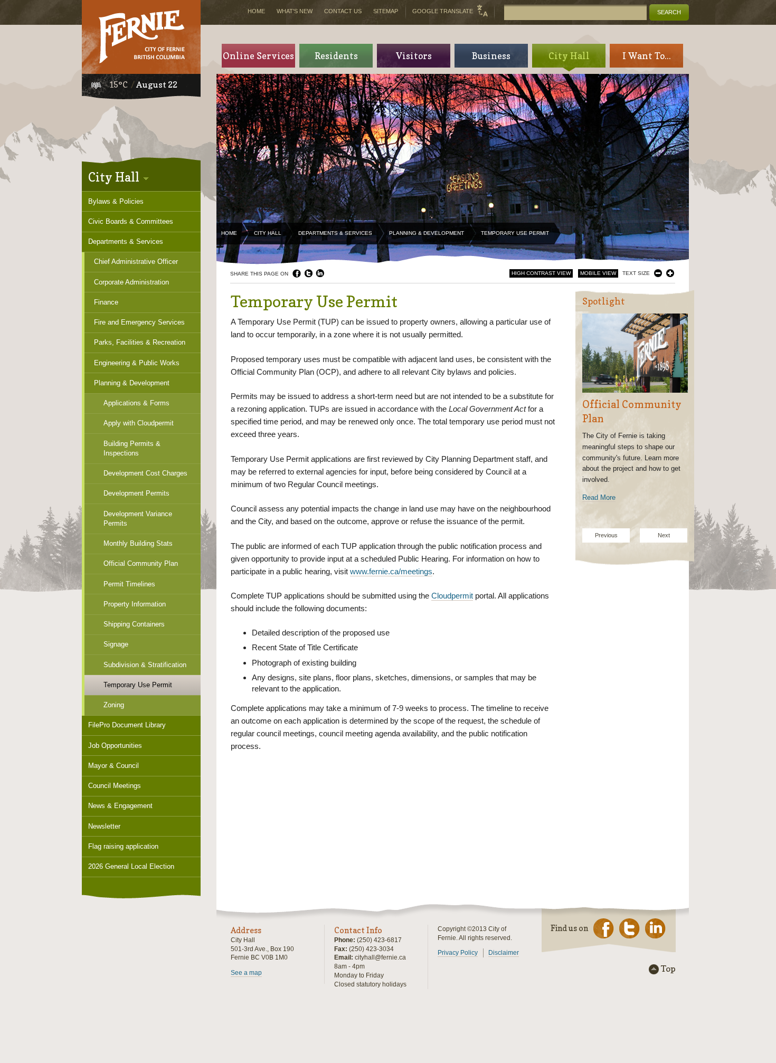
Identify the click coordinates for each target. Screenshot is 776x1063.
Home (229, 233)
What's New (295, 11)
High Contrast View (541, 273)
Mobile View (598, 273)
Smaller (658, 273)
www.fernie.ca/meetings (391, 571)
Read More (599, 497)
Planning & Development (426, 233)
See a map (246, 972)
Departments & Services (335, 233)
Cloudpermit (452, 595)
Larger (670, 273)
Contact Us (343, 11)
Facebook (296, 273)
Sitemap (385, 11)
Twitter (308, 273)
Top (668, 969)
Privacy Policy (458, 952)
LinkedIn (320, 273)
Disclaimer (503, 952)
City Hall (267, 233)
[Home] (141, 37)
